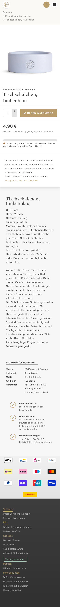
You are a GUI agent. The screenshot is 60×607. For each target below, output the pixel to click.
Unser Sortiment (11, 513)
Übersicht (7, 12)
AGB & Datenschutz (13, 549)
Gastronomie (19, 568)
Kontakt (7, 540)
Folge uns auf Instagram (15, 586)
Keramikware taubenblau (18, 16)
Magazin (25, 513)
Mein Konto (19, 518)
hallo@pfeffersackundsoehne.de (35, 442)
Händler (7, 568)
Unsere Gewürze (11, 531)
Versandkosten (46, 131)
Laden (6, 527)
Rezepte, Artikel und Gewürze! (21, 180)
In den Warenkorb (40, 113)
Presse (16, 540)
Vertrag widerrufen (15, 559)
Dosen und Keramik (21, 527)
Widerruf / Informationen (16, 553)
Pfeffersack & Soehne (36, 369)
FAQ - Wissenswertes (14, 577)
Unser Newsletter (12, 590)
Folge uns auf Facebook (15, 581)
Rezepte (7, 518)
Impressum (9, 544)
